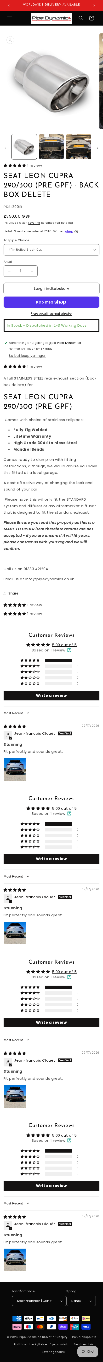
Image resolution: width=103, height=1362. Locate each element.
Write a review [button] (51, 695)
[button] (9, 18)
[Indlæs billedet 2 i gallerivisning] (51, 146)
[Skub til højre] (97, 148)
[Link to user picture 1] (15, 769)
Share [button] (13, 593)
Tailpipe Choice (16, 240)
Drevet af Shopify (55, 1337)
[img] (15, 726)
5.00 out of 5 (64, 644)
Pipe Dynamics (30, 1337)
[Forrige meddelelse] (9, 5)
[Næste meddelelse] (94, 5)
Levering (34, 223)
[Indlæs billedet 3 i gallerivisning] (78, 146)
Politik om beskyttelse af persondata (41, 1344)
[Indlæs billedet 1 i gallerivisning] (24, 146)
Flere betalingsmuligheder (51, 313)
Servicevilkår (83, 1344)
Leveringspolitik (53, 1352)
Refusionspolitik (84, 1337)
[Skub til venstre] (5, 148)
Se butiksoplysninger (27, 355)
